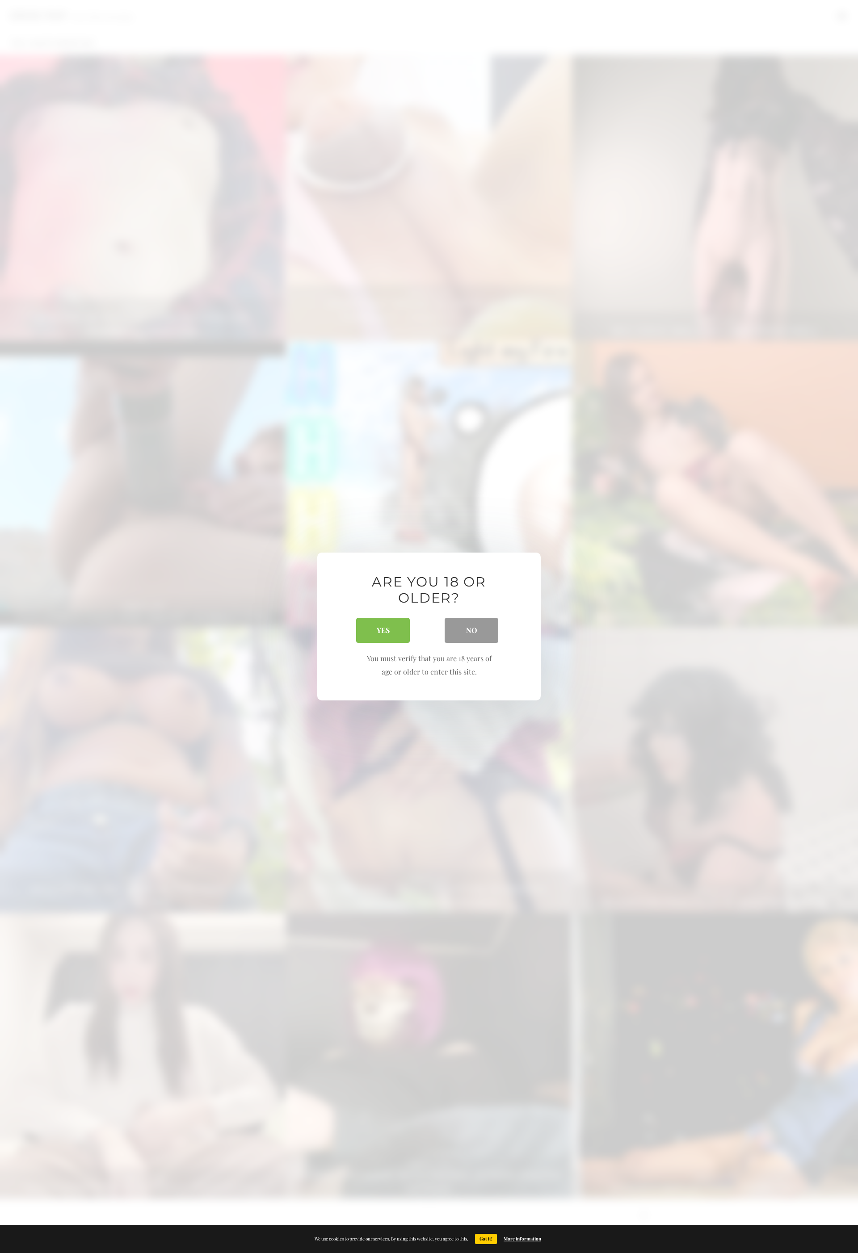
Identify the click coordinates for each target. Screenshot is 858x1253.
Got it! (485, 1239)
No (471, 630)
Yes (383, 630)
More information (522, 1239)
